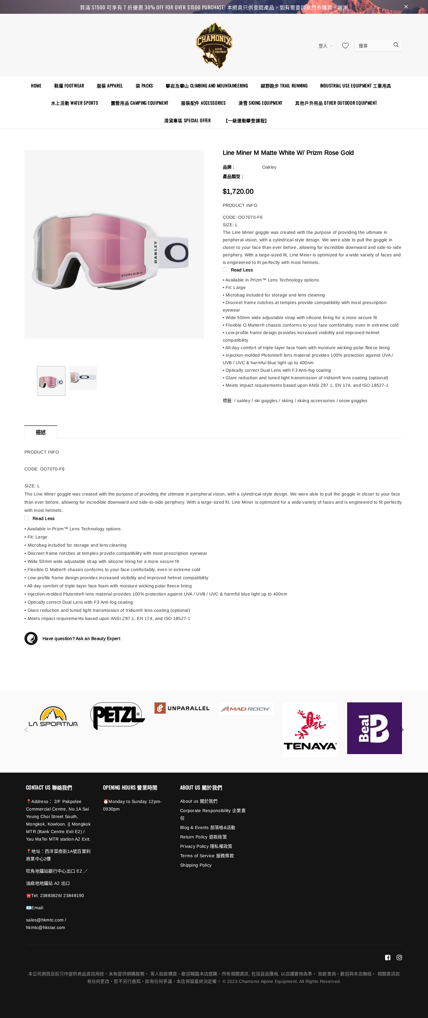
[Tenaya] (310, 729)
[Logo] (214, 44)
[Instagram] (399, 957)
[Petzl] (117, 716)
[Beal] (374, 728)
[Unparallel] (181, 708)
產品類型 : (233, 176)
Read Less (242, 269)
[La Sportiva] (53, 716)
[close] (406, 7)
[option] (114, 244)
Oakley (269, 167)
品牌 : (228, 167)
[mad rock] (246, 708)
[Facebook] (387, 957)
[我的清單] (343, 45)
